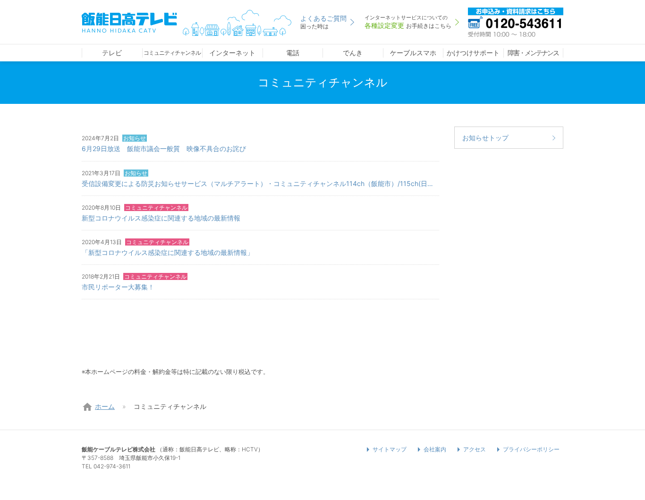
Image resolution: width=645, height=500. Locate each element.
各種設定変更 (408, 21)
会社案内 (435, 449)
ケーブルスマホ (413, 53)
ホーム (105, 406)
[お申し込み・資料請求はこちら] (515, 21)
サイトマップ (390, 449)
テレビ (112, 53)
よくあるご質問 (323, 22)
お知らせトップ (485, 138)
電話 (292, 53)
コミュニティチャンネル (172, 52)
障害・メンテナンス (533, 53)
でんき (353, 53)
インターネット (232, 53)
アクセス (474, 449)
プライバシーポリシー (531, 449)
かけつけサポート (473, 53)
